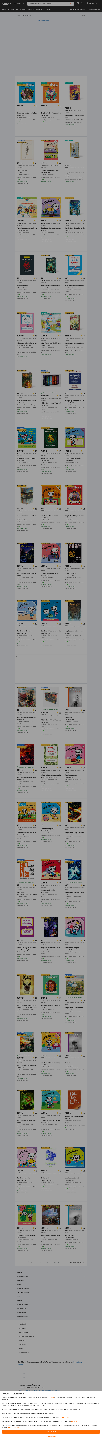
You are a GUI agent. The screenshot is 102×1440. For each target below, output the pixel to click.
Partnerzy (74, 1421)
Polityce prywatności (14, 1427)
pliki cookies (50, 1397)
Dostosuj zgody (64, 1417)
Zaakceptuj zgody (51, 1431)
